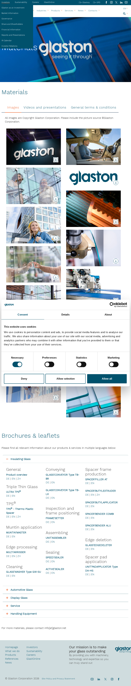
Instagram (111, 2)
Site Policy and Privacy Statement (58, 678)
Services (69, 10)
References (11, 658)
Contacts (92, 10)
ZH (19, 478)
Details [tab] (65, 314)
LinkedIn (121, 2)
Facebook (106, 2)
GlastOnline (49, 2)
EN (13, 478)
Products (55, 10)
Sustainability (21, 2)
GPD (98, 2)
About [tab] (108, 314)
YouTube (126, 2)
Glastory (86, 2)
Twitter (105, 679)
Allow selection (65, 378)
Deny (24, 378)
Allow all (107, 378)
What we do (12, 651)
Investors (32, 647)
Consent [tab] (23, 314)
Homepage (11, 647)
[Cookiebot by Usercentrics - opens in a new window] (112, 304)
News (8, 662)
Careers (35, 2)
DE (8, 478)
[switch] (49, 364)
